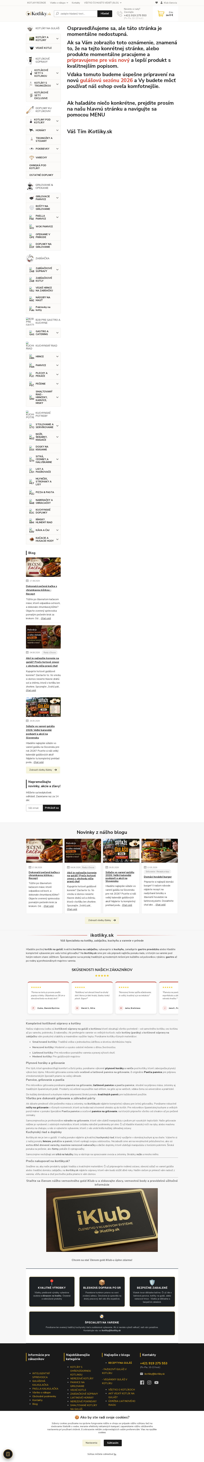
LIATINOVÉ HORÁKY (82, 1397)
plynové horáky (114, 1068)
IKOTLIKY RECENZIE (36, 2)
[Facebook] (143, 1383)
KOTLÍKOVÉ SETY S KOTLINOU (41, 73)
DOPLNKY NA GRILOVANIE (43, 245)
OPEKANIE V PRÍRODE (43, 236)
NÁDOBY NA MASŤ (43, 299)
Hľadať (105, 13)
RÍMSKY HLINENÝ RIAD (44, 521)
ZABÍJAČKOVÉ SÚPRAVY (44, 270)
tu (115, 1454)
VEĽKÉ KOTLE (44, 48)
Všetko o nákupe (57, 2)
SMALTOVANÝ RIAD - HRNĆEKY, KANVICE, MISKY (44, 397)
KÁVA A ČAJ (42, 530)
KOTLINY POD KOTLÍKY (42, 121)
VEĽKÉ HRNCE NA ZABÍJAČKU (44, 289)
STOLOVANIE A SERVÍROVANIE (45, 426)
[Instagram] (150, 1383)
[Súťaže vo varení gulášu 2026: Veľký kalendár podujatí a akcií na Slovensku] (43, 707)
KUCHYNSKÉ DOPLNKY (43, 511)
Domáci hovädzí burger (158, 876)
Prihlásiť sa (52, 808)
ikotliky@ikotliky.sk (155, 1373)
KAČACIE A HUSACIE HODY (45, 539)
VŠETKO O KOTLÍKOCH (121, 1389)
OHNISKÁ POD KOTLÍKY (37, 167)
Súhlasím (112, 1443)
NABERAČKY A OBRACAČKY (44, 501)
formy (55, 1149)
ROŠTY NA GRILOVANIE (43, 208)
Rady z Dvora (50, 652)
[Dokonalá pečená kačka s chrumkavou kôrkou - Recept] (43, 568)
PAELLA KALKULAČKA (45, 1388)
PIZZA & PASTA (45, 492)
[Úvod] (38, 13)
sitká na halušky (64, 1154)
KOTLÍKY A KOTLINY (42, 39)
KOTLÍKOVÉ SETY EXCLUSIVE (41, 95)
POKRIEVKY (42, 148)
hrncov (47, 1141)
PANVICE (41, 365)
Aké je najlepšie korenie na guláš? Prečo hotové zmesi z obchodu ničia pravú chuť (42, 662)
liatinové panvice (103, 1085)
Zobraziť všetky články (40, 769)
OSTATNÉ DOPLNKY (41, 175)
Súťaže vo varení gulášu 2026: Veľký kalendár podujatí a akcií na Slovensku (40, 732)
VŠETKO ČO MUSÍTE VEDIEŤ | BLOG (101, 2)
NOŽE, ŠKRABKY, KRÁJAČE (41, 437)
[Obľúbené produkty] (156, 3)
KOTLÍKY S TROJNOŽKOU (42, 84)
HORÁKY (41, 130)
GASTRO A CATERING (42, 333)
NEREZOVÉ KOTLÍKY (81, 1378)
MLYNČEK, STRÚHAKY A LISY (43, 481)
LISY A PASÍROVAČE (43, 470)
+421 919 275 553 (135, 15)
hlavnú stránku (105, 108)
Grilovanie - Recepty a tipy (157, 871)
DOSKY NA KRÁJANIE (42, 448)
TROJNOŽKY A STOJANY (44, 140)
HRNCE (40, 356)
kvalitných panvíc (108, 1094)
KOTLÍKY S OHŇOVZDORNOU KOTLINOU (80, 1370)
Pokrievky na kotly (43, 309)
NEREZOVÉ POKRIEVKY (83, 1401)
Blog (35, 1404)
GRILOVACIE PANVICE (43, 198)
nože (139, 1154)
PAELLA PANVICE (41, 217)
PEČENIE (41, 383)
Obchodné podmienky (44, 1396)
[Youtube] (158, 1383)
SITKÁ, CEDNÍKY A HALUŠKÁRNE (44, 459)
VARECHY (41, 157)
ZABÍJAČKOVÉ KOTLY (44, 279)
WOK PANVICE (44, 226)
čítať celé (46, 618)
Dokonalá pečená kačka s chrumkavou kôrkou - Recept (41, 590)
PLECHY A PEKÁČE (41, 375)
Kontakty (76, 2)
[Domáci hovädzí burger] (159, 851)
